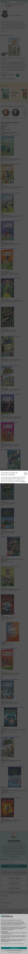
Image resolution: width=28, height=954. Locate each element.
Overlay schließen (25, 473)
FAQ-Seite (23, 481)
